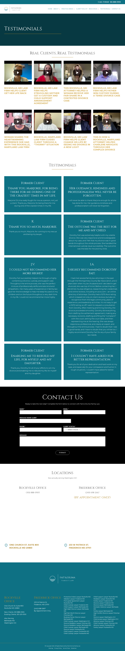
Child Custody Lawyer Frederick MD (76, 605)
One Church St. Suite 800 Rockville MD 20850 (24, 546)
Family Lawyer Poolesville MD (104, 627)
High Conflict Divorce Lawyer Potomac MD (107, 614)
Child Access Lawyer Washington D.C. (106, 619)
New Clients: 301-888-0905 (14, 612)
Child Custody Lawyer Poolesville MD (76, 633)
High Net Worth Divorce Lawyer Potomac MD (74, 614)
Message (23, 435)
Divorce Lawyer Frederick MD (104, 603)
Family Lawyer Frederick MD (103, 601)
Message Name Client (28, 418)
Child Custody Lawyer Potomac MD (106, 623)
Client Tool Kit (82, 9)
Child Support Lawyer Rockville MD (106, 597)
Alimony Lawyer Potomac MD (104, 621)
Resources (93, 9)
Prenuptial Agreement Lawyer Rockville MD (74, 602)
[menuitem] (50, 9)
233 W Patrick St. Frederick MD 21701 (80, 546)
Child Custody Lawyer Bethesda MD (76, 627)
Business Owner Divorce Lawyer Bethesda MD (75, 618)
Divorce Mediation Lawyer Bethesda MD (77, 625)
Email (66, 409)
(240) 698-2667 (40, 608)
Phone (23, 426)
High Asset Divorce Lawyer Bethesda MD (76, 610)
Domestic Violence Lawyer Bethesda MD (106, 608)
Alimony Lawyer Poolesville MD (104, 625)
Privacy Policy (58, 648)
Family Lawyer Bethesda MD (103, 611)
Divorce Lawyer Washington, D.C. (105, 617)
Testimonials (105, 9)
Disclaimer (74, 648)
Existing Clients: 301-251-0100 (15, 614)
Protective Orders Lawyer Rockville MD (77, 597)
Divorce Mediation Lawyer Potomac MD (77, 623)
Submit (62, 453)
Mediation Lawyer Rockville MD (104, 599)
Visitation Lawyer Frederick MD (74, 599)
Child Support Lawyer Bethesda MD (76, 607)
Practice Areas (67, 9)
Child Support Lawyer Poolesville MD (76, 631)
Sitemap (51, 648)
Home (50, 9)
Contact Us (116, 9)
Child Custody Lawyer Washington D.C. (77, 621)
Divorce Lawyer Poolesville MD (74, 629)
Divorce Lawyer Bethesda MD (104, 605)
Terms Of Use (66, 648)
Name (22, 409)
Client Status (69, 426)
